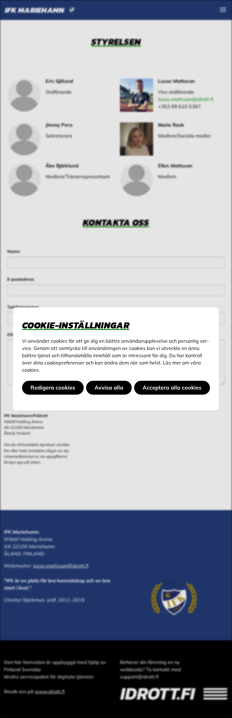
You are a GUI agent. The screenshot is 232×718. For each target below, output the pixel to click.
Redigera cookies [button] (53, 387)
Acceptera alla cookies (172, 387)
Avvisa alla (109, 387)
